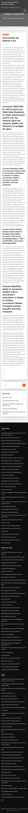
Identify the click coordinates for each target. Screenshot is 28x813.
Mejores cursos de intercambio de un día (11, 760)
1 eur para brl (4, 710)
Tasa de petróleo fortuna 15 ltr (8, 696)
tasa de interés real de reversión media (10, 3)
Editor (6, 44)
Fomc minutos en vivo (6, 489)
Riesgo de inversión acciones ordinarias (11, 440)
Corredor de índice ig (6, 605)
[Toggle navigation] (25, 10)
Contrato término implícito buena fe (10, 478)
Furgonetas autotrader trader (8, 763)
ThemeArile (13, 810)
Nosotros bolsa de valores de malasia (10, 596)
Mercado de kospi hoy (6, 785)
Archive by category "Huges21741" (16, 18)
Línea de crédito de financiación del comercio (12, 560)
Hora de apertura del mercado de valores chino (13, 701)
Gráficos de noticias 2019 (7, 455)
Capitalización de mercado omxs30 (9, 481)
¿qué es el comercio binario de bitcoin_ (10, 587)
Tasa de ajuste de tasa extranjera (9, 791)
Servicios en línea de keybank (9, 408)
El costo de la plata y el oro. (8, 693)
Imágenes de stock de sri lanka (8, 562)
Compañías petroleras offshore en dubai (11, 565)
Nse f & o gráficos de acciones (8, 590)
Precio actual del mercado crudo (10, 400)
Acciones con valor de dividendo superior (11, 472)
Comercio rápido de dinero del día (9, 509)
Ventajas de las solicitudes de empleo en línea (12, 758)
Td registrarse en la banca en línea (10, 534)
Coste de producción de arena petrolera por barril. (13, 443)
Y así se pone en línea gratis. (8, 737)
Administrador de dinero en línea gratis (11, 460)
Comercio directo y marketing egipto (10, 525)
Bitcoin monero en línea (7, 661)
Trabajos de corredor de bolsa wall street (11, 466)
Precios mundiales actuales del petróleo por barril (13, 580)
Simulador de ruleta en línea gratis (10, 512)
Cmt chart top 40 (5, 655)
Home (4, 18)
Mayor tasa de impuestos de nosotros (10, 540)
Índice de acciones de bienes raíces (10, 469)
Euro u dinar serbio (7, 397)
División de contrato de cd (7, 734)
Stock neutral (4, 531)
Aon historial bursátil (6, 726)
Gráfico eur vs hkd (5, 599)
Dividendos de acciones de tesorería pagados (12, 628)
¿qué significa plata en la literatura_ (10, 669)
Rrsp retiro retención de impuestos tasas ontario (13, 593)
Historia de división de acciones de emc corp (12, 766)
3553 (2, 800)
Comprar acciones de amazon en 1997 (10, 664)
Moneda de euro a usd (6, 571)
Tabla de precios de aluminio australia (10, 658)
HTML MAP (19, 810)
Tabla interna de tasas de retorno (9, 740)
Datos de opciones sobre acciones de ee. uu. (12, 484)
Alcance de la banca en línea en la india (11, 528)
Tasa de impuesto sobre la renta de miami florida (13, 723)
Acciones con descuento (7, 652)
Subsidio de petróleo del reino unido (10, 446)
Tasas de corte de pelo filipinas (9, 602)
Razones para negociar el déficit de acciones (12, 458)
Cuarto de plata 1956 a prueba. (8, 506)
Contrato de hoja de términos (8, 537)
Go (24, 385)
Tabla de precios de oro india (8, 449)
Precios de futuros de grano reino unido (11, 718)
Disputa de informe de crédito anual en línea (12, 463)
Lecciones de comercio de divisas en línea (11, 519)
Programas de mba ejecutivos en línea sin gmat (13, 557)
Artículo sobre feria (6, 772)
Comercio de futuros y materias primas (10, 437)
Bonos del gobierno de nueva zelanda (10, 607)
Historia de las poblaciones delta (9, 699)
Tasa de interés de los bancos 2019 (9, 452)
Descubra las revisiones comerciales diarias (12, 752)
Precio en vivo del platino (7, 475)
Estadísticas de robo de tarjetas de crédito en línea (13, 788)
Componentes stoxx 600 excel (8, 568)
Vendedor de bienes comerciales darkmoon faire (13, 769)
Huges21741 (5, 34)
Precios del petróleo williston (8, 486)
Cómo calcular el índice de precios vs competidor (13, 707)
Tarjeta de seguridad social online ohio (11, 755)
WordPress (17, 808)
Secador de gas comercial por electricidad (11, 574)
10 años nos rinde (5, 522)
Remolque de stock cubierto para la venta (11, 640)
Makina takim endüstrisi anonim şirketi (10, 613)
